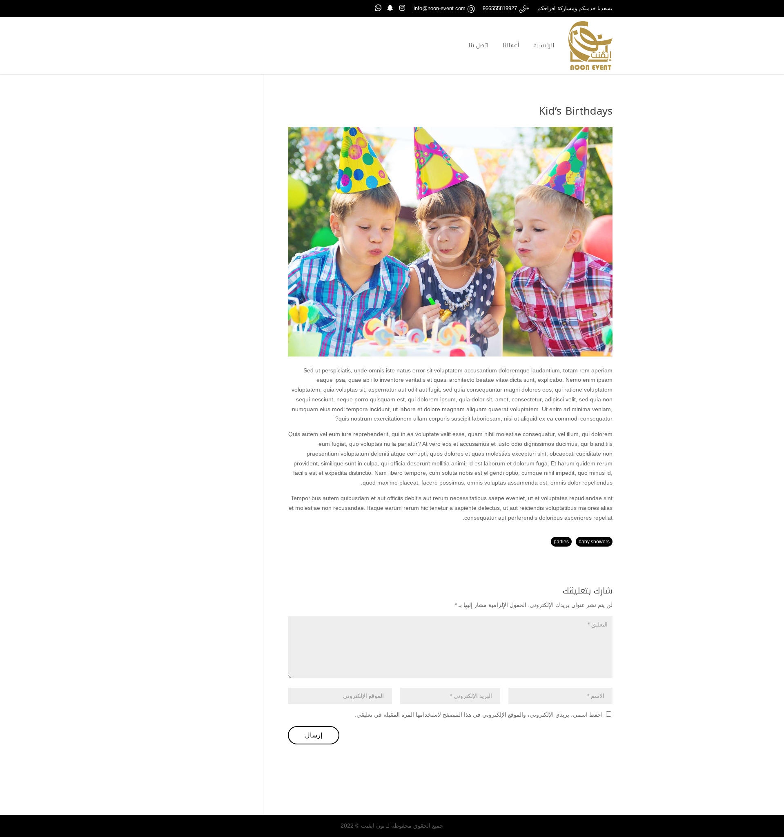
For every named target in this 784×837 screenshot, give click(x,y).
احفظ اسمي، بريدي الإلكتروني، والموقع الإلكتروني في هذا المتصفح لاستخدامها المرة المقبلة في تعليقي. (479, 714)
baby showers (594, 542)
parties (561, 542)
